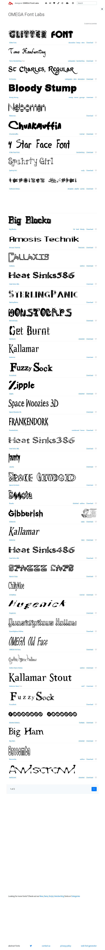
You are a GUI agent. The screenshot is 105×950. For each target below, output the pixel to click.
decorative (72, 43)
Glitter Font (12, 43)
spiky (82, 522)
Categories (75, 896)
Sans (46, 896)
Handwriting (59, 896)
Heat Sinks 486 (14, 558)
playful (77, 189)
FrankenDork (13, 430)
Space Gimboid (14, 485)
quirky (82, 189)
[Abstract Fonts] (10, 3)
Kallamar (12, 357)
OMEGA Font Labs (31, 3)
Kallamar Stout (14, 686)
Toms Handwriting (15, 61)
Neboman (12, 116)
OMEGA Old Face (14, 649)
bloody (71, 97)
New (41, 896)
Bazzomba (12, 759)
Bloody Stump (13, 97)
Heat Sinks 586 (14, 284)
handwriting (80, 61)
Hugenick (12, 613)
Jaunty (11, 467)
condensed (75, 430)
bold (77, 229)
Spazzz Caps (13, 576)
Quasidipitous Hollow (16, 631)
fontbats (81, 723)
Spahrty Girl (13, 170)
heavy (78, 43)
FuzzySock (12, 375)
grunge (82, 97)
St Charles (12, 79)
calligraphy (71, 61)
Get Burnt (12, 339)
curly (82, 170)
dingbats (70, 189)
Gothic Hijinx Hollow (15, 668)
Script (51, 896)
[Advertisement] (52, 203)
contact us (46, 946)
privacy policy (65, 946)
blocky (82, 229)
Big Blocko (12, 229)
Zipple (11, 394)
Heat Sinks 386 (14, 449)
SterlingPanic (13, 302)
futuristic (81, 247)
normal (82, 134)
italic (82, 540)
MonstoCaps (13, 321)
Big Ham (12, 741)
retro (82, 43)
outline (82, 266)
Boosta (11, 503)
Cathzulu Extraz (14, 189)
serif (82, 686)
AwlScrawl (12, 777)
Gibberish (12, 522)
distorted (81, 339)
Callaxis (11, 266)
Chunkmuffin (13, 134)
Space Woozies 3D (15, 412)
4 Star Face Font (14, 152)
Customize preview (90, 23)
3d (74, 229)
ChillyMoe (12, 595)
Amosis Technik (14, 247)
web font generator (89, 946)
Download (90, 43)
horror (76, 97)
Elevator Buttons (14, 723)
